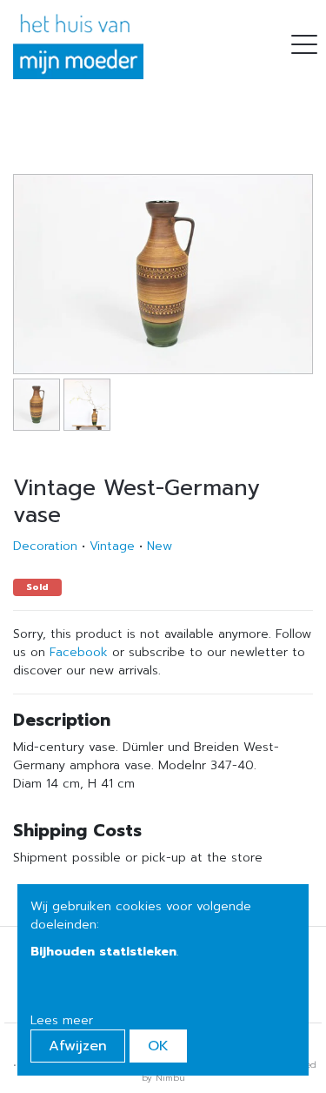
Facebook (79, 652)
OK (158, 1046)
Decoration (45, 546)
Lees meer (61, 1020)
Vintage (112, 546)
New (159, 546)
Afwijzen (78, 1046)
